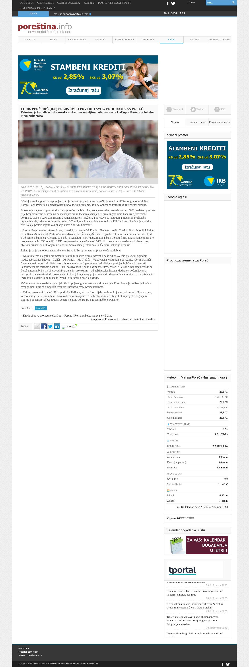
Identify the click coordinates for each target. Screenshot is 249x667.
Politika (172, 39)
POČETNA (27, 2)
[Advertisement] (197, 228)
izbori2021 (40, 308)
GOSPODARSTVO (124, 39)
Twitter (173, 3)
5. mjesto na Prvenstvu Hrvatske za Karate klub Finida (121, 319)
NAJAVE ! (195, 39)
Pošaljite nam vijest (28, 651)
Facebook (167, 3)
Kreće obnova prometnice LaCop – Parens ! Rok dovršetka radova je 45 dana (67, 315)
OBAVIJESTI (45, 2)
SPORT (53, 39)
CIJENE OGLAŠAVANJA (30, 655)
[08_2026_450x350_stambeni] (197, 164)
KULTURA (100, 39)
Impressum (24, 648)
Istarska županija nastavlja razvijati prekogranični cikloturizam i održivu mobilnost (100, 13)
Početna (50, 187)
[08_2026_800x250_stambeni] (88, 77)
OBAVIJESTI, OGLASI (219, 39)
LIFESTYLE (148, 39)
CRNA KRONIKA (77, 39)
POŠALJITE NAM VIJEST (114, 2)
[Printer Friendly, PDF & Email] (75, 326)
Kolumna (89, 2)
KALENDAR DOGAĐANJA (38, 8)
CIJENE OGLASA (68, 2)
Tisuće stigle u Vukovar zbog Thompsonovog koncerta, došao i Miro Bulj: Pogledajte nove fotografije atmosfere (193, 611)
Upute (191, 2)
